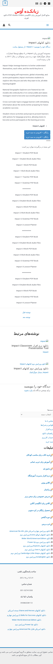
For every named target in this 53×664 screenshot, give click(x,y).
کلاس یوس (45, 483)
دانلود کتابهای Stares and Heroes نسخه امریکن (26, 610)
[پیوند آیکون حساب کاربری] (4, 25)
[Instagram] (49, 3)
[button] (9, 25)
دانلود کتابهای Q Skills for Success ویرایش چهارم (26, 615)
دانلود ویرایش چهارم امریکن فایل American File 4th (30, 531)
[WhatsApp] (41, 3)
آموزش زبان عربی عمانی (40, 462)
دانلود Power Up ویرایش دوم (26, 624)
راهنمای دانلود (47, 433)
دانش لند (46, 469)
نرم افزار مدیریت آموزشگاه (39, 476)
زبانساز (47, 489)
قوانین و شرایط (47, 425)
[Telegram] (45, 3)
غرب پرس (46, 524)
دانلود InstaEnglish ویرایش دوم (38, 557)
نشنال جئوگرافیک (35, 372)
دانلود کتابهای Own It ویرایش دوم (37, 549)
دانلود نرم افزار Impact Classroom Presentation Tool (30, 347)
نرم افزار (49, 429)
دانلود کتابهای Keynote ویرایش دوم (36, 546)
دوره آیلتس (45, 517)
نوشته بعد (26, 317)
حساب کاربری (47, 437)
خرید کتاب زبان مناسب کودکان (38, 455)
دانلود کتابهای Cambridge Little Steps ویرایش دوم (30, 553)
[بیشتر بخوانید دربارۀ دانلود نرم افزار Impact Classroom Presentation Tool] (44, 341)
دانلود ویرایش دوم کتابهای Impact (31, 368)
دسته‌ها (50, 410)
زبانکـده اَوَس (26, 11)
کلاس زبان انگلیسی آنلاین (40, 503)
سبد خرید (49, 442)
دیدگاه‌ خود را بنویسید (42, 47)
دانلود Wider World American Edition (36, 538)
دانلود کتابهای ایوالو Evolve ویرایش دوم (35, 535)
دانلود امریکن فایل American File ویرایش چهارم (26, 629)
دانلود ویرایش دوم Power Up (39, 542)
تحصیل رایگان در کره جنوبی (39, 510)
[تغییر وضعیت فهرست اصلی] (47, 25)
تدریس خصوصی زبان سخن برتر (37, 496)
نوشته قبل (26, 312)
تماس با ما (49, 421)
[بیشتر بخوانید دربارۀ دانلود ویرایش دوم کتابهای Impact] (34, 364)
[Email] (37, 3)
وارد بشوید (28, 390)
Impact (29, 47)
